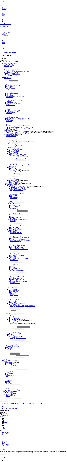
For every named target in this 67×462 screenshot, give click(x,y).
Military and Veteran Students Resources (12, 73)
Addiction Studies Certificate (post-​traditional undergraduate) (19, 174)
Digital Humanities (11, 229)
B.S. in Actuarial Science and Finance (16, 277)
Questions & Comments (6, 444)
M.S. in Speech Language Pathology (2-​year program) (18, 157)
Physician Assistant (11, 149)
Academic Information (7, 384)
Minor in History (12, 271)
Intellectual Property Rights (10, 108)
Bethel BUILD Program (6, 360)
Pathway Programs (9, 348)
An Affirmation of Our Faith (10, 70)
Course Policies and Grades (10, 387)
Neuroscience (10, 287)
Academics (4, 9)
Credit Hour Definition (9, 97)
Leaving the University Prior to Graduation (13, 110)
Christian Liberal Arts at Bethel (11, 366)
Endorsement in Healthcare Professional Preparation (18, 165)
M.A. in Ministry (12, 331)
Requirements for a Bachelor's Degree (12, 135)
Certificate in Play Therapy (14, 152)
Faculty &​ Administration (8, 398)
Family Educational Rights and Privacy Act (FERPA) (14, 368)
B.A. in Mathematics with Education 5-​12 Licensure (18, 276)
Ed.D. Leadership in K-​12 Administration (16, 192)
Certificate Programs (11, 336)
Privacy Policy (18, 449)
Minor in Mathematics (13, 280)
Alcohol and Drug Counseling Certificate (16, 175)
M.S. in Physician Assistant (14, 150)
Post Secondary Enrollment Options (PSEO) (11, 67)
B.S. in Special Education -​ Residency (16, 243)
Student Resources (7, 72)
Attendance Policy (9, 87)
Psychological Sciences (11, 303)
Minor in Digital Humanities (14, 230)
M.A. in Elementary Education (15, 196)
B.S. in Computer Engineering (15, 252)
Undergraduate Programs (10, 202)
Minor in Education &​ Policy (14, 246)
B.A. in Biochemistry (13, 220)
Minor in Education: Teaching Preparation (16, 247)
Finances (5, 394)
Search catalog (2, 61)
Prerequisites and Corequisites (11, 115)
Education (9, 185)
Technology (8, 381)
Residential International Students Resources (13, 74)
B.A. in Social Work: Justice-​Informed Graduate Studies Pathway (20, 178)
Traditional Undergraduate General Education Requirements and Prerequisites (18, 131)
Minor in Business (13, 317)
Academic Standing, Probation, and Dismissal (13, 83)
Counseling (10, 143)
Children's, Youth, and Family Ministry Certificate (18, 338)
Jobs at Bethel (4, 441)
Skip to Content (4, 1)
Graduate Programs (9, 142)
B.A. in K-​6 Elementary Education (15, 238)
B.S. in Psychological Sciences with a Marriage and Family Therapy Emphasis (22, 306)
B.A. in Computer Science (14, 224)
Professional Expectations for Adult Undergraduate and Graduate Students (17, 71)
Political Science (10, 297)
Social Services (10, 173)
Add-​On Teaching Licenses (14, 201)
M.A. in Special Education (14, 197)
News (3, 15)
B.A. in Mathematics (13, 275)
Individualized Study (9, 107)
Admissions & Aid (5, 8)
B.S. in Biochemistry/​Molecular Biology (14, 213)
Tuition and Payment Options (10, 395)
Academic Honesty (9, 82)
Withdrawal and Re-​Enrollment (11, 129)
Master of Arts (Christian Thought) (15, 332)
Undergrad (6, 30)
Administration (8, 399)
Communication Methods (10, 375)
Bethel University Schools (8, 66)
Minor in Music (12, 286)
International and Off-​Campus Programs (12, 346)
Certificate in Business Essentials (15, 318)
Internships (8, 109)
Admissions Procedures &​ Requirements (10, 393)
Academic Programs (5, 140)
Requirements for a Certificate (11, 136)
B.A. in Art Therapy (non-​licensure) (15, 205)
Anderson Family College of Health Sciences (11, 141)
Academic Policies (5, 407)
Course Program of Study (10, 94)
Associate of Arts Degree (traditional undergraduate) (18, 212)
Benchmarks (8, 374)
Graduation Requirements (8, 134)
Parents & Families (5, 435)
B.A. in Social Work (13, 177)
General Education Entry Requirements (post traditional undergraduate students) (20, 127)
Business (9, 314)
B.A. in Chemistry (13, 221)
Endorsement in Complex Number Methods (17, 279)
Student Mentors (8, 378)
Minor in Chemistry (13, 222)
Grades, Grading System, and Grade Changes (13, 103)
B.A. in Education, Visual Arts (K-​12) (16, 236)
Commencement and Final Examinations (12, 389)
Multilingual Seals (9, 113)
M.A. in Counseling (13, 144)
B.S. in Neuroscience (13, 288)
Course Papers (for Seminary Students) (12, 93)
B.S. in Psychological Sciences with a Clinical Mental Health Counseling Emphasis (23, 305)
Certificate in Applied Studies (10, 392)
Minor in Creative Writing (14, 260)
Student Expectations (7, 69)
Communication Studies (12, 319)
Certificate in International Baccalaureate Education (18, 189)
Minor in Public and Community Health (16, 172)
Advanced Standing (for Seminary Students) (13, 85)
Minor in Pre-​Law (13, 302)
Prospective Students (5, 432)
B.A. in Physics (12, 294)
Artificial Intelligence (9, 86)
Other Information (9, 383)
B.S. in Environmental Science (15, 263)
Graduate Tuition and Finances (9, 357)
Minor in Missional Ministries (14, 344)
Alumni (3, 434)
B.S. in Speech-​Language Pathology (15, 181)
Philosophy (10, 289)
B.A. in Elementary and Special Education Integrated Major (19, 237)
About (3, 7)
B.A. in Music (12, 282)
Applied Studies (6, 391)
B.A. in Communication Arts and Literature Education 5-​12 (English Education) (22, 258)
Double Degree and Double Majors (11, 99)
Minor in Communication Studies (15, 324)
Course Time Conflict (9, 95)
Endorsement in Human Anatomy (15, 217)
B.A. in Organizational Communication (16, 323)
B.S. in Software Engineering (14, 227)
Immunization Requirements (10, 105)
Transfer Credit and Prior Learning (11, 125)
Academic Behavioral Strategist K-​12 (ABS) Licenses (20, 187)
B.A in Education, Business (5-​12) (15, 232)
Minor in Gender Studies (14, 291)
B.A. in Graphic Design (14, 206)
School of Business (7, 308)
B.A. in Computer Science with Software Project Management (20, 225)
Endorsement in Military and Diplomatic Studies (17, 270)
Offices (3, 14)
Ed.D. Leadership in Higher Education (16, 191)
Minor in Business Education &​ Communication (17, 245)
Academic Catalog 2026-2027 (10, 52)
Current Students (5, 433)
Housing (7, 376)
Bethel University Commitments (9, 65)
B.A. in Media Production (14, 322)
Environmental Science (11, 262)
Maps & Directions (5, 415)
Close (1, 5)
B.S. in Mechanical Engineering (15, 254)
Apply (3, 18)
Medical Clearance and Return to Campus (12, 111)
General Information (5, 63)
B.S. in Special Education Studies (15, 244)
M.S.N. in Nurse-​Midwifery (14, 148)
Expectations (8, 372)
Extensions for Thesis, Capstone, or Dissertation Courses (15, 100)
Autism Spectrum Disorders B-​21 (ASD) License (17, 188)
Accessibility (8, 84)
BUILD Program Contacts (10, 363)
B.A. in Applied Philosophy (14, 290)
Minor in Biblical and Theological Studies (16, 343)
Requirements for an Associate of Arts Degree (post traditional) (16, 138)
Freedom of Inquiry (9, 101)
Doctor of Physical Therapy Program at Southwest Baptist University (21, 164)
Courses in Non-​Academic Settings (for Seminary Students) (15, 96)
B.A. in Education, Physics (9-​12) (15, 235)
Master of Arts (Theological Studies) (15, 333)
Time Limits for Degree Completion (11, 123)
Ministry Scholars (9, 347)
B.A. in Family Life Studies (14, 321)
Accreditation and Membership (9, 64)
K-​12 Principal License (13, 194)
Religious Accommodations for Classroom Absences (14, 119)
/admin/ (3, 57)
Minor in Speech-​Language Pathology (16, 182)
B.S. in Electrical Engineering (14, 253)
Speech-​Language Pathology (12, 180)
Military (3, 437)
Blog (3, 17)
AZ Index (3, 2)
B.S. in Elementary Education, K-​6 (15, 241)
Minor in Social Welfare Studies (15, 179)
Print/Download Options (4, 401)
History (9, 266)
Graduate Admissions (7, 78)
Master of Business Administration (15, 312)
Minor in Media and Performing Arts (16, 285)
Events (3, 16)
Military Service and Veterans (10, 112)
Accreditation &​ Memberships (11, 365)
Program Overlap (9, 116)
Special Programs (7, 345)
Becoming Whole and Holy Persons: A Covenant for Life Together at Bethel (20, 371)
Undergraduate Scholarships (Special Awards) (13, 356)
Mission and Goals (9, 364)
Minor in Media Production (14, 325)
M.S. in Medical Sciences (14, 146)
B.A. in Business (12, 315)
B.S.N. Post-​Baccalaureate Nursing (15, 169)
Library (3, 443)
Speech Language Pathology (12, 156)
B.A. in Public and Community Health (16, 171)
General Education (7, 130)
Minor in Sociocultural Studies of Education (17, 248)
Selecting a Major (9, 121)
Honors (7, 104)
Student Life (4, 38)
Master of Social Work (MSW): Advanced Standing (18, 154)
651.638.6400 (2, 416)
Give (3, 20)
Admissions (4, 77)
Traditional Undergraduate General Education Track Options (19, 133)
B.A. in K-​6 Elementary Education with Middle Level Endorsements (20, 239)
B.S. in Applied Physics (14, 295)
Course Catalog (4, 446)
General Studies (10, 265)
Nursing (9, 147)
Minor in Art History (13, 208)
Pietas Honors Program (9, 349)
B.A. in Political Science (14, 300)
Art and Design (10, 203)
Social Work (10, 153)
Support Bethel (2, 447)
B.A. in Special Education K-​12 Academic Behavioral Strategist (20, 240)
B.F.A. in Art (12, 207)
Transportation (8, 382)
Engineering (10, 251)
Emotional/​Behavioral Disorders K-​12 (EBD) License (18, 193)
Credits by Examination (12, 126)
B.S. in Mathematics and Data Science (16, 278)
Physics (9, 293)
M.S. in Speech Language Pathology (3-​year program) (18, 158)
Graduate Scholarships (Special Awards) (12, 358)
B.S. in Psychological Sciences (15, 304)
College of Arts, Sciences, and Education (10, 183)
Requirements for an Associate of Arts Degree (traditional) (15, 139)
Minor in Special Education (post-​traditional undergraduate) (19, 249)
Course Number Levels (9, 92)
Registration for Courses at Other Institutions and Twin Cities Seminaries (17, 118)
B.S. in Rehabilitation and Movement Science (17, 162)
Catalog (7, 89)
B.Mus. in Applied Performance (15, 283)
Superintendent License (13, 198)
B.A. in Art (12, 204)
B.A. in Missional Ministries (14, 342)
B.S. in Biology (12, 216)
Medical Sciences (11, 145)
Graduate (5, 31)
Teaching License (13, 200)
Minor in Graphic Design (14, 209)
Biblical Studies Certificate (14, 337)
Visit (3, 19)
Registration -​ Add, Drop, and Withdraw (12, 117)
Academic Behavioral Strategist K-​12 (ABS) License (18, 186)
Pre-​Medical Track (13, 166)
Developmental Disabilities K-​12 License (16, 190)
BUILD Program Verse (9, 373)
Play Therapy (10, 151)
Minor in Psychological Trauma (15, 307)
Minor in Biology (13, 218)
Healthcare (10, 163)
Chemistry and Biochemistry (12, 219)
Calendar (3, 442)
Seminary (5, 33)
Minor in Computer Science (14, 228)
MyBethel (3, 13)
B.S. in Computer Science (14, 226)
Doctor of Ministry (11, 335)
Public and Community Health (13, 170)
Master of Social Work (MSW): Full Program (17, 155)
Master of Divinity (11, 334)
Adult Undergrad (7, 32)
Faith (3, 11)
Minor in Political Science (14, 301)
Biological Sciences (11, 214)
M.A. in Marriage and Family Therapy (16, 330)
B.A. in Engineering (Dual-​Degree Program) (17, 255)
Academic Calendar (5, 76)
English (9, 257)
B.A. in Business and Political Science (16, 298)
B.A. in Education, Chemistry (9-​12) (16, 233)
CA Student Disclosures (12, 449)
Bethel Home (4, 3)
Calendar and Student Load (10, 88)
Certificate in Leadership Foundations (16, 311)
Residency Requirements (10, 120)
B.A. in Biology (12, 215)
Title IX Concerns (5, 445)
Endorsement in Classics (14, 269)
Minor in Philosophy (13, 292)
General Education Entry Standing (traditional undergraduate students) (19, 128)
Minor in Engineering (13, 256)
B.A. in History (12, 267)
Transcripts (8, 124)
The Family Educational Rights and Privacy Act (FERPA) (13, 75)
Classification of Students (10, 90)
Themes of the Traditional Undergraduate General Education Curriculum (19, 132)
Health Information (9, 379)
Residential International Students (9, 68)
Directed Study (8, 98)
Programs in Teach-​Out (9, 350)
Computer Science (11, 223)
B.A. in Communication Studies (15, 320)
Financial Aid (6, 359)
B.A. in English (12, 259)
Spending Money (9, 380)
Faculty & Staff (4, 436)
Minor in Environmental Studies (15, 264)
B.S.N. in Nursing (13, 168)
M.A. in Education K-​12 (14, 195)
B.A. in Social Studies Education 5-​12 (16, 268)
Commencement (8, 91)
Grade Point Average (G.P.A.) (11, 102)
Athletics (3, 39)
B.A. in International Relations (15, 299)
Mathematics (10, 274)
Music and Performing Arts (12, 281)
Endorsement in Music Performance (15, 284)
